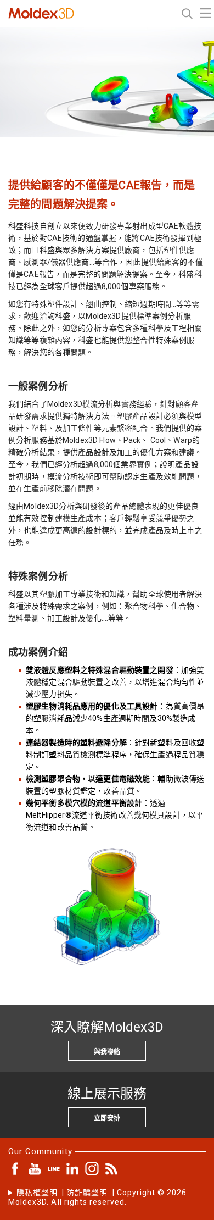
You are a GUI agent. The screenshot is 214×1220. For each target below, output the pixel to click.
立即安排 (107, 1118)
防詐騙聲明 (87, 1192)
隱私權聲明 (37, 1192)
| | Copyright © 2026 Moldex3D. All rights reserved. (97, 1197)
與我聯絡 (107, 1052)
